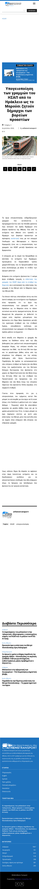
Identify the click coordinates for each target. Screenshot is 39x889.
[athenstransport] (7, 515)
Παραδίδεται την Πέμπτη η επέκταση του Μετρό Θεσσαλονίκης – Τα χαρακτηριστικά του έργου (19, 683)
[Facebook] (5, 169)
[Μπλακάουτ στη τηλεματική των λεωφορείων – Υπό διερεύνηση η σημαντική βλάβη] (9, 72)
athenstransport (29, 128)
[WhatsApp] (15, 169)
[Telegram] (24, 169)
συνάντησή (15, 238)
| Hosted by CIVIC (26, 879)
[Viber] (29, 169)
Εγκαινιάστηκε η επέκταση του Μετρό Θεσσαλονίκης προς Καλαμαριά (17, 646)
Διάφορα (5, 630)
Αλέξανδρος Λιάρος (22, 79)
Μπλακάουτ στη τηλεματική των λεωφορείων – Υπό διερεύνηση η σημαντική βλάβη (24, 73)
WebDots (18, 879)
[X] (10, 169)
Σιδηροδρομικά (7, 652)
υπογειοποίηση (22, 524)
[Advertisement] (19, 40)
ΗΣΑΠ (4, 18)
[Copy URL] (34, 169)
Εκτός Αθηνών (6, 643)
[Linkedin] (19, 169)
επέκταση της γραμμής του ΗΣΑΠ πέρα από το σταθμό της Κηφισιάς (19, 282)
